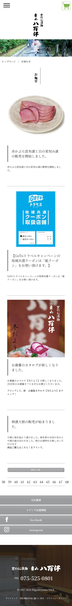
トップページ (9, 61)
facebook (36, 520)
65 (48, 481)
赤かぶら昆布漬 (15, 167)
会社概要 (36, 500)
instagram (36, 530)
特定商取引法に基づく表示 (32, 598)
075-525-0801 (39, 578)
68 (67, 481)
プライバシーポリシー (56, 598)
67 (60, 481)
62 (28, 481)
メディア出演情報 (36, 510)
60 (16, 481)
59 (9, 481)
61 (22, 481)
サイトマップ (12, 598)
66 (54, 481)
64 (41, 481)
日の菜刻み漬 (33, 167)
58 (3, 481)
